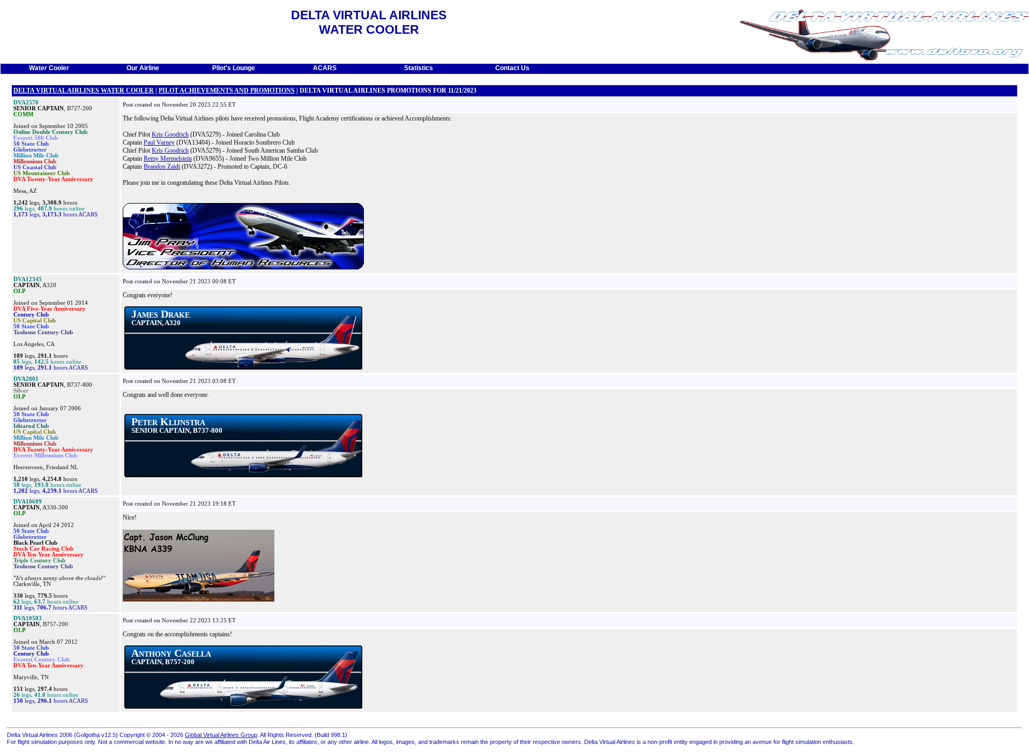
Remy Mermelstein (168, 158)
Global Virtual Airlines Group (221, 735)
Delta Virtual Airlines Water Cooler (83, 90)
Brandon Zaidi (162, 166)
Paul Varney (159, 142)
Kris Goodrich (170, 134)
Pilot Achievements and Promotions (227, 90)
